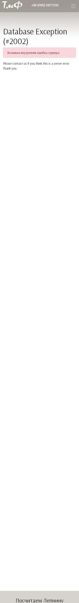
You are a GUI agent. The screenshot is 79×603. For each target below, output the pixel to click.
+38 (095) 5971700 (45, 5)
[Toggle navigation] (73, 6)
